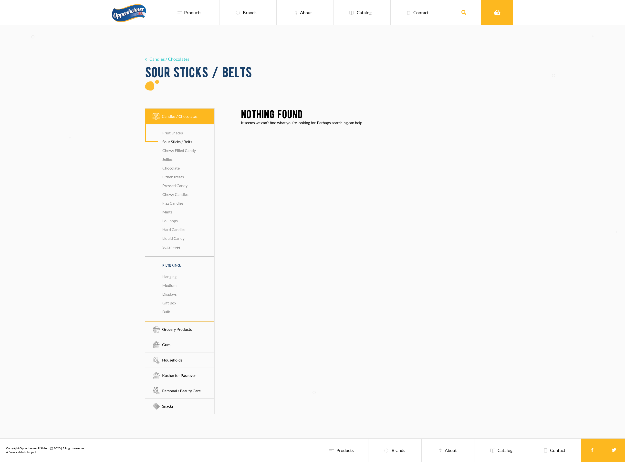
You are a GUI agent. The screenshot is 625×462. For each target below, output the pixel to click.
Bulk (166, 311)
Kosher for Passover (179, 375)
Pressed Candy (175, 185)
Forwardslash (17, 452)
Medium (169, 285)
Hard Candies (173, 229)
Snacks (168, 406)
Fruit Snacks (172, 133)
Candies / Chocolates (169, 59)
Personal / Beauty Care (181, 390)
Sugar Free (171, 247)
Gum (166, 344)
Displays (169, 294)
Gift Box (169, 303)
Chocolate (171, 168)
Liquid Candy (173, 238)
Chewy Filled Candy (179, 150)
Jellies (167, 159)
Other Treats (173, 176)
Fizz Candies (172, 203)
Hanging (169, 276)
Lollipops (170, 220)
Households (172, 360)
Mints (167, 212)
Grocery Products (177, 329)
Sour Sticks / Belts (177, 141)
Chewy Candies (175, 194)
